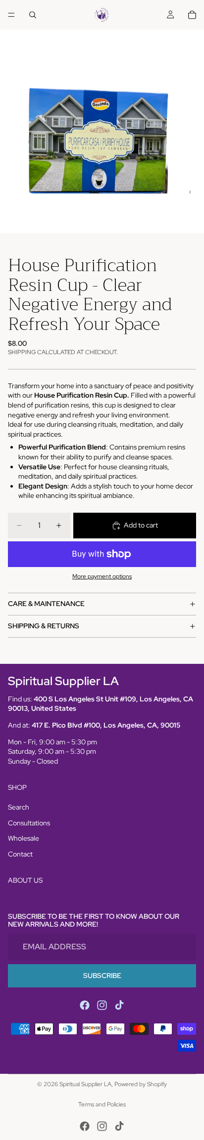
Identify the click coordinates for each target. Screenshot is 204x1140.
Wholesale (23, 838)
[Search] (33, 15)
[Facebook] (85, 1005)
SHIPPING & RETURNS (43, 625)
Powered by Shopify (140, 1084)
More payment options (102, 576)
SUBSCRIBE (102, 975)
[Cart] (192, 15)
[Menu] (11, 14)
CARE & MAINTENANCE (46, 603)
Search (18, 807)
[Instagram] (102, 1005)
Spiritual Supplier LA (85, 1084)
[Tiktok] (119, 1005)
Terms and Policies (102, 1104)
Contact (20, 854)
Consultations (29, 822)
